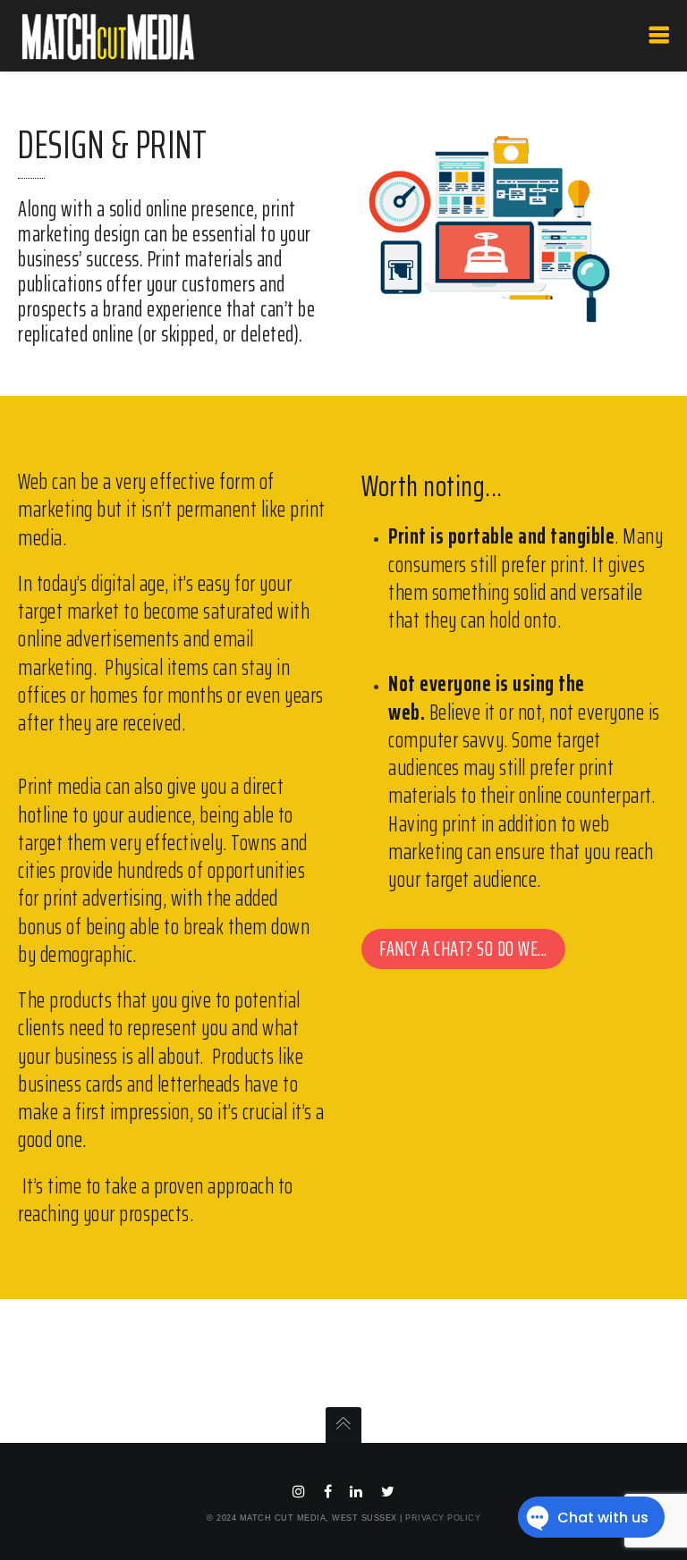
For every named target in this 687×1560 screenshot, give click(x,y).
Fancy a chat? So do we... (463, 949)
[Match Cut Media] (112, 35)
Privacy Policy (442, 1518)
